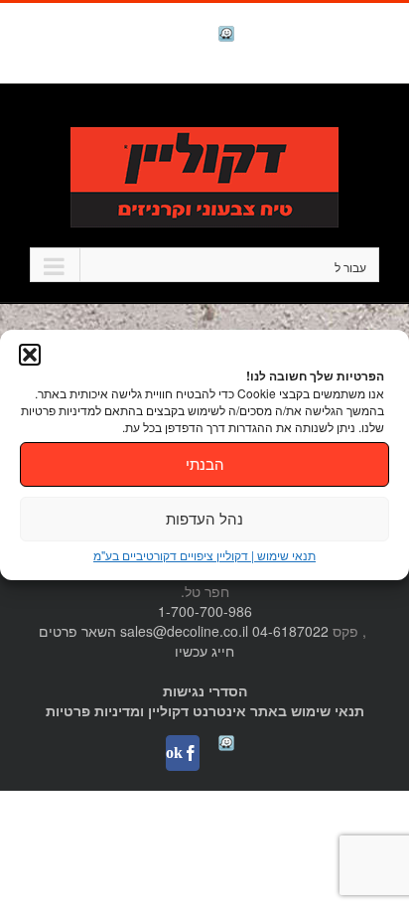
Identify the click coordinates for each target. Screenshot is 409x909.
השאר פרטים (77, 631)
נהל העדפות (204, 518)
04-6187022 (290, 631)
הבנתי (205, 463)
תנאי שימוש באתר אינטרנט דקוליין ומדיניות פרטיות (205, 710)
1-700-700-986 (205, 611)
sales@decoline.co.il (184, 631)
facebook (175, 35)
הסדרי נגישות (205, 690)
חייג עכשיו (204, 651)
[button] (30, 355)
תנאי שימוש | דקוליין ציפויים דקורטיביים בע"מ (204, 554)
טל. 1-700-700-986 (314, 115)
